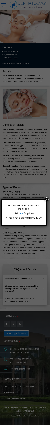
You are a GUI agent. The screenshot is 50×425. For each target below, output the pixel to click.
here (21, 213)
